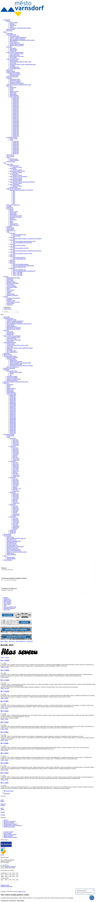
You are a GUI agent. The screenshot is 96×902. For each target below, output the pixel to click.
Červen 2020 (16, 522)
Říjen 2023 (15, 489)
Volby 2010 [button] (12, 268)
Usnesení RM (13, 48)
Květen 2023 (16, 483)
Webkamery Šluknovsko (12, 295)
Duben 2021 (16, 507)
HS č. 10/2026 (5, 691)
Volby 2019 (12, 254)
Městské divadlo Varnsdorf (10, 834)
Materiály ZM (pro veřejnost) (16, 45)
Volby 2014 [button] (12, 263)
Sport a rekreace (10, 290)
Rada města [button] (9, 46)
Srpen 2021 (15, 511)
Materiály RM (13, 51)
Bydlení (11, 210)
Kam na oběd (7, 609)
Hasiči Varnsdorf (8, 833)
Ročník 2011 (16, 118)
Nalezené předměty (14, 160)
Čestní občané (13, 25)
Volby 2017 (12, 260)
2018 (14, 200)
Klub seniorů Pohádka (12, 287)
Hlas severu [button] (9, 86)
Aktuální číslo (13, 87)
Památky (12, 26)
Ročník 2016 (16, 111)
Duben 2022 (16, 495)
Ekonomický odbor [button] (14, 165)
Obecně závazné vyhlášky (16, 372)
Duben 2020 (16, 519)
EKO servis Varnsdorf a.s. (13, 367)
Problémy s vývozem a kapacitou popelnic (17, 551)
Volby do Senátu (16, 236)
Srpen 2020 (15, 523)
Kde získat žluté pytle (12, 542)
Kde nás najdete (10, 303)
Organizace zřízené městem (10, 356)
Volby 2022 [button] (12, 246)
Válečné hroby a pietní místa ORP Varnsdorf (20, 28)
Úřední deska (10, 207)
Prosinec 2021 (16, 515)
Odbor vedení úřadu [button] (14, 184)
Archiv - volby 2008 (17, 273)
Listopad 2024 (16, 475)
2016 (14, 203)
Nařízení (12, 373)
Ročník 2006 (16, 125)
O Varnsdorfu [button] (7, 19)
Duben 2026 (16, 442)
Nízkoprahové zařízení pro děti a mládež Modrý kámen (23, 64)
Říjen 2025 (15, 457)
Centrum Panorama (11, 285)
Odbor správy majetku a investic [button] (17, 171)
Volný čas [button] (6, 276)
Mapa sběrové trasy (11, 539)
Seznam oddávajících (15, 42)
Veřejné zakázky (10, 227)
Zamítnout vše (13, 900)
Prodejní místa (13, 92)
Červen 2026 (16, 445)
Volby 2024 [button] (12, 240)
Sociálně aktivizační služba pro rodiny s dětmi (20, 61)
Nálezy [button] (8, 157)
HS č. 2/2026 (4, 773)
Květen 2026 (16, 443)
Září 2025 (15, 456)
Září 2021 (15, 512)
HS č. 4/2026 (4, 753)
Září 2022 (15, 500)
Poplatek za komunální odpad (14, 541)
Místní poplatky (13, 214)
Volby (5, 605)
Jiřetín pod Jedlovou (3, 804)
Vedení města (10, 33)
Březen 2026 (16, 441)
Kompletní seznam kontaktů (13, 298)
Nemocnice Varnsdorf (9, 822)
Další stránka (7, 793)
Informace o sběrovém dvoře (13, 549)
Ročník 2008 (16, 122)
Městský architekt (11, 71)
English (6, 309)
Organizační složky (14, 75)
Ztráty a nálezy (7, 604)
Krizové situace (10, 229)
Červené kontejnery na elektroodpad (15, 546)
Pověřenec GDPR (11, 300)
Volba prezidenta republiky (19, 245)
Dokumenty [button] (9, 78)
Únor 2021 (15, 506)
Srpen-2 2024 (16, 470)
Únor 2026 (15, 439)
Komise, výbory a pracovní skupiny (12, 335)
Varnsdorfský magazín (9, 434)
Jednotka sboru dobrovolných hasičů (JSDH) (20, 362)
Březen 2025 (16, 449)
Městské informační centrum (13, 277)
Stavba (11, 221)
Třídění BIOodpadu (11, 554)
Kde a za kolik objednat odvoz (14, 550)
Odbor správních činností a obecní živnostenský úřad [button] (22, 182)
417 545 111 (5, 865)
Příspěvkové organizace (15, 73)
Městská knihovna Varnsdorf (10, 824)
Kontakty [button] (6, 296)
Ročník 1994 (16, 130)
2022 (14, 195)
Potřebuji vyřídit (7, 600)
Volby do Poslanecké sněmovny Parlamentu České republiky (27, 238)
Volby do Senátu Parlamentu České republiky (23, 265)
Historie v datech (14, 22)
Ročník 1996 (16, 128)
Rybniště (3, 812)
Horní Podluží (2, 808)
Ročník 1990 (16, 136)
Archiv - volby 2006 (17, 275)
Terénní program (13, 60)
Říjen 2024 (15, 473)
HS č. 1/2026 (4, 782)
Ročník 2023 (16, 102)
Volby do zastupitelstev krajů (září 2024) (22, 242)
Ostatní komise (13, 57)
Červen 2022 (16, 497)
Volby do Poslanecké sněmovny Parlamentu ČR (24, 271)
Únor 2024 (15, 462)
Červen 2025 (16, 453)
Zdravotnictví (10, 69)
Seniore (2, 854)
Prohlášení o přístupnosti (6, 886)
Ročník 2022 (16, 103)
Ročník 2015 (16, 113)
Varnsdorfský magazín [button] (12, 137)
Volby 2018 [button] (12, 256)
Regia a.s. (6, 820)
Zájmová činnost (10, 294)
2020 (14, 198)
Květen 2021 (16, 508)
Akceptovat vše (4, 900)
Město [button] (5, 32)
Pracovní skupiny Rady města (17, 56)
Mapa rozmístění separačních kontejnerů (16, 538)
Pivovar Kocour (10, 284)
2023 (14, 194)
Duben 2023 (16, 481)
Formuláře (9, 206)
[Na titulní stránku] (22, 16)
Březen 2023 (16, 480)
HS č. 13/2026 (5, 660)
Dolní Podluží (2, 800)
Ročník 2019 (16, 107)
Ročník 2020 (16, 106)
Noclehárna (12, 65)
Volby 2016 (12, 261)
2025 (14, 191)
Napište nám (10, 304)
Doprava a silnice (14, 211)
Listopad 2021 (16, 514)
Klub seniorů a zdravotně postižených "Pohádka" (21, 365)
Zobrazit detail (20, 900)
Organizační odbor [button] (14, 173)
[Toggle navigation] (1, 17)
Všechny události (90, 593)
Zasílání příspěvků (14, 95)
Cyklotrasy (9, 291)
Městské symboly (11, 29)
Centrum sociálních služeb (10, 342)
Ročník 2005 (16, 126)
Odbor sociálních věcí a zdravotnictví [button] (18, 176)
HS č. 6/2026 (4, 732)
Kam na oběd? (10, 280)
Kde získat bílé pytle (11, 543)
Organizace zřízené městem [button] (13, 72)
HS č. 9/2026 (4, 701)
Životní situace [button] (10, 209)
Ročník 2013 (16, 115)
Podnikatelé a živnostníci (15, 217)
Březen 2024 (16, 464)
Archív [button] (11, 140)
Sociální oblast (13, 219)
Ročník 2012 (16, 117)
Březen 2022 (16, 493)
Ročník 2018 (16, 109)
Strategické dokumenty (12, 380)
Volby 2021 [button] (12, 249)
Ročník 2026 (16, 98)
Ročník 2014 (16, 114)
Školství (11, 222)
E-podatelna (9, 299)
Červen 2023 (16, 484)
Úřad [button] (5, 163)
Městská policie (13, 360)
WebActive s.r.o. (22, 891)
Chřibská (3, 815)
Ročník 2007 (16, 123)
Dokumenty (6, 369)
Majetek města (13, 213)
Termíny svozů (10, 537)
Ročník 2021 (16, 105)
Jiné (10, 375)
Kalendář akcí (10, 279)
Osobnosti (12, 24)
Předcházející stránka (9, 791)
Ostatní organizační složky (16, 361)
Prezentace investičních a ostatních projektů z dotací (19, 84)
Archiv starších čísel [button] (14, 96)
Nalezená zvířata (13, 159)
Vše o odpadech (10, 156)
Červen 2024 (16, 468)
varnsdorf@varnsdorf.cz (10, 866)
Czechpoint (9, 226)
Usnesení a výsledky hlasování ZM (18, 37)
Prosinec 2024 (16, 476)
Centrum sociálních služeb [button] (13, 59)
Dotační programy (11, 161)
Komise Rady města (14, 55)
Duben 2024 (16, 465)
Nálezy (5, 556)
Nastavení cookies (5, 885)
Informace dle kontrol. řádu (13, 204)
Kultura (8, 288)
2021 (14, 196)
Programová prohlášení (15, 82)
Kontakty (6, 597)
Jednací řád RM (13, 49)
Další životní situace (14, 225)
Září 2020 (15, 529)
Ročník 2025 (16, 99)
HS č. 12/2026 (5, 670)
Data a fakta (9, 30)
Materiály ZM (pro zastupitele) (17, 44)
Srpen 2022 (15, 499)
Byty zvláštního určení (15, 68)
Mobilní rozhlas (10, 155)
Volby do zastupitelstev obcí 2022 (21, 248)
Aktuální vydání (13, 138)
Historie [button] (8, 21)
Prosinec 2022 (16, 503)
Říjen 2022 (15, 502)
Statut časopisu (13, 94)
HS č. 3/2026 (4, 763)
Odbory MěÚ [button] (10, 164)
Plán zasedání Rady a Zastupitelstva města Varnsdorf (22, 40)
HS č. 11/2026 (5, 680)
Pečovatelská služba (14, 67)
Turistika (9, 292)
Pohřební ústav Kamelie (9, 826)
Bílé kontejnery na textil (12, 547)
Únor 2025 (15, 448)
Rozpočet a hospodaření (12, 76)
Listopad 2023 (16, 491)
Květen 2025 (16, 452)
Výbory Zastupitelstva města (16, 53)
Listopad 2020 (16, 526)
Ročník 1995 (16, 129)
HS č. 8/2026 (4, 711)
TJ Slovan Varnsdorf (8, 831)
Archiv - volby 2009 (17, 272)
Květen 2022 (16, 496)
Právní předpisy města (15, 79)
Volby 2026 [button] (12, 233)
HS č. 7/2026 (4, 722)
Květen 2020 (16, 520)
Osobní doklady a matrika (16, 215)
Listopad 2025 (16, 458)
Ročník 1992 (16, 133)
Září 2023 (15, 487)
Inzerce (11, 90)
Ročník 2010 (16, 119)
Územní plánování (11, 230)
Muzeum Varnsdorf (8, 836)
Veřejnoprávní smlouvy (15, 80)
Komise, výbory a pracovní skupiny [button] (15, 52)
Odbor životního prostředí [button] (16, 179)
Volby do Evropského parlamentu (20, 264)
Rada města (6, 330)
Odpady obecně (10, 553)
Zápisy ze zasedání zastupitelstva (17, 38)
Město (6, 641)
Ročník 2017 (16, 110)
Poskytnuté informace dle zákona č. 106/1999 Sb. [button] (21, 190)
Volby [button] (8, 231)
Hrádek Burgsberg (11, 281)
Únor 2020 (15, 518)
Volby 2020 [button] (12, 252)
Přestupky (12, 218)
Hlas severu (6, 383)
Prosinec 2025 (16, 460)
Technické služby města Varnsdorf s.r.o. (13, 825)
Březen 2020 (16, 527)
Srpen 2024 (15, 469)
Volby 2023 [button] (12, 244)
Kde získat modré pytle (12, 545)
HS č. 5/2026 (4, 743)
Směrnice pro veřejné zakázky (17, 83)
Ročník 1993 (16, 132)
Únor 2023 (15, 479)
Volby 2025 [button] (12, 237)
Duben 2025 (16, 450)
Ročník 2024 (16, 100)
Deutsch (9, 309)
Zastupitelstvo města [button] (11, 34)
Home (2, 641)
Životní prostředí (13, 223)
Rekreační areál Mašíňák (12, 283)
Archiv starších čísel (11, 394)
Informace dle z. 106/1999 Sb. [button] (14, 188)
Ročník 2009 (16, 121)
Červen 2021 (16, 510)
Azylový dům (13, 63)
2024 (14, 192)
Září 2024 (15, 472)
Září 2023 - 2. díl (17, 488)
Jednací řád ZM (13, 41)
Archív (8, 437)
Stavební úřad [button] (13, 168)
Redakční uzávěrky (14, 91)
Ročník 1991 (16, 134)
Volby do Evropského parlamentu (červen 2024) (24, 241)
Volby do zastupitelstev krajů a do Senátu (22, 253)
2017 (14, 202)
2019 (14, 199)
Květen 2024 (16, 466)
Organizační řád (13, 187)
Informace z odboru (17, 167)
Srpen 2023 (15, 485)
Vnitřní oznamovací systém (13, 302)
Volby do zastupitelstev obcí (19, 234)
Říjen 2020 (15, 524)
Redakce (12, 88)
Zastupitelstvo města (14, 36)
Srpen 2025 (15, 454)
